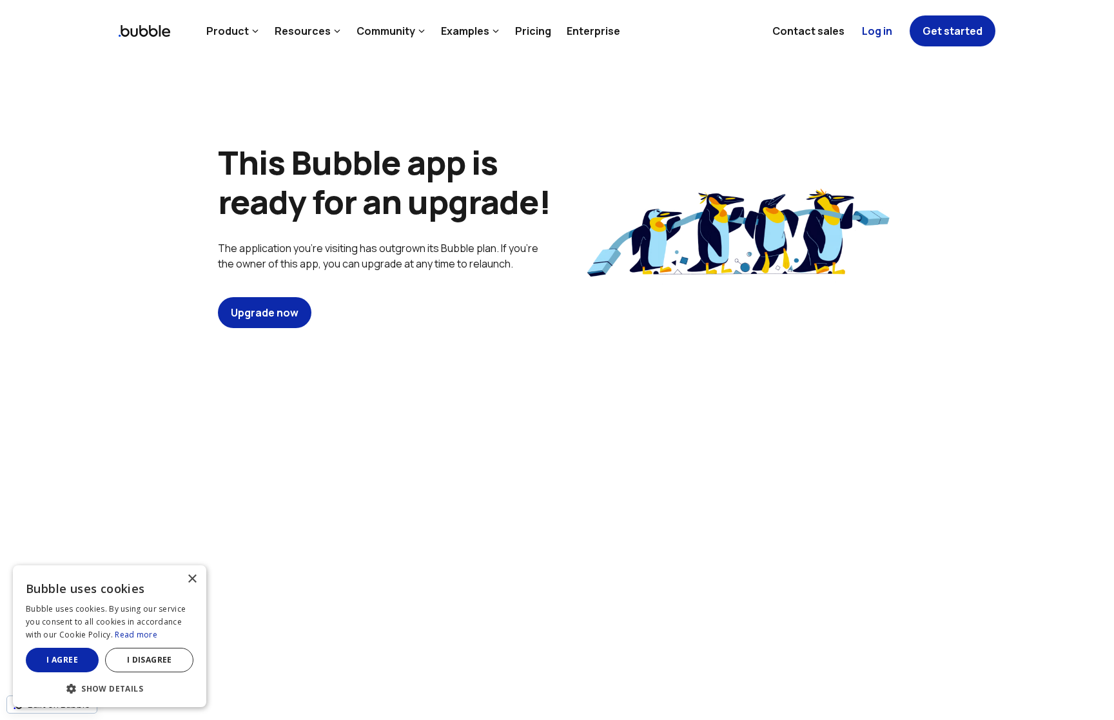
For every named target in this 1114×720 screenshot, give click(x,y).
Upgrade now (264, 313)
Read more (136, 634)
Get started (952, 31)
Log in (877, 31)
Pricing (533, 31)
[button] (109, 687)
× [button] (192, 579)
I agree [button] (62, 659)
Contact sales (808, 31)
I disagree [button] (149, 659)
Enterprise (593, 31)
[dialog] (109, 636)
